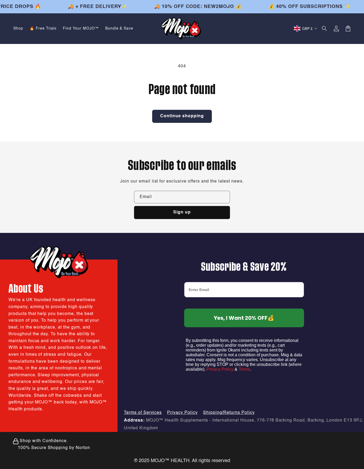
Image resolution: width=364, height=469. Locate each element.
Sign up (182, 212)
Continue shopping (182, 116)
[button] (324, 28)
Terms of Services (143, 413)
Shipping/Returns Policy (229, 413)
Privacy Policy (220, 369)
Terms (244, 369)
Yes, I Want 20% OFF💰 (244, 318)
